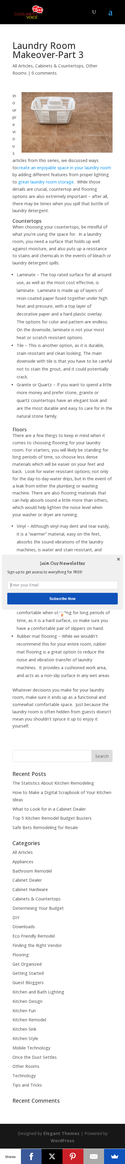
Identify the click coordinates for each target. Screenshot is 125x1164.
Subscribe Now (62, 598)
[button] (62, 563)
